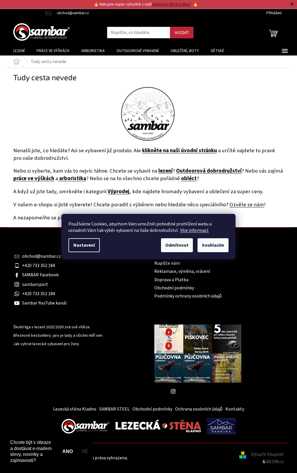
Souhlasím (213, 245)
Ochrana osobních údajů (198, 409)
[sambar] (85, 426)
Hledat (182, 32)
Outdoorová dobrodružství (209, 171)
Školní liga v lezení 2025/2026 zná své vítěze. (51, 327)
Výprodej (118, 191)
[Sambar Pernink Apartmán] (221, 426)
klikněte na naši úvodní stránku (179, 150)
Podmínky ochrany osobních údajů (188, 296)
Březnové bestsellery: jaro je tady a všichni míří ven (57, 335)
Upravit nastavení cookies (154, 458)
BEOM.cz (275, 461)
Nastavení (84, 245)
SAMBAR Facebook (40, 275)
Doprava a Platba (171, 280)
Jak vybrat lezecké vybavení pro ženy (46, 344)
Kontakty (234, 409)
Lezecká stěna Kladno (74, 409)
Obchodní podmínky (174, 288)
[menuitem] (19, 50)
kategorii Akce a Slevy (172, 4)
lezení (165, 171)
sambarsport (35, 284)
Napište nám (167, 263)
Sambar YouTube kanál (44, 303)
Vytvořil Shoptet (267, 454)
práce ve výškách (33, 178)
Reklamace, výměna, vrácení (182, 271)
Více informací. (194, 230)
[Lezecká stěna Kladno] (158, 426)
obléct (189, 178)
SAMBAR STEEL (114, 409)
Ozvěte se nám (246, 204)
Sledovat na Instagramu (202, 391)
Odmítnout (177, 245)
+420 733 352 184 (38, 265)
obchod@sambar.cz (41, 256)
